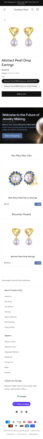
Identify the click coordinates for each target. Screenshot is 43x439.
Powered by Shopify (23, 430)
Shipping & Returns (12, 352)
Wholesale (8, 357)
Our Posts (8, 301)
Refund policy (10, 322)
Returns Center (10, 342)
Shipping (4, 73)
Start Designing (12, 136)
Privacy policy (11, 434)
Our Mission (9, 307)
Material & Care (10, 347)
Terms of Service (11, 317)
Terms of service (22, 434)
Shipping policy (33, 434)
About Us (8, 296)
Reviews (8, 372)
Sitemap (8, 312)
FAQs (6, 367)
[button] (4, 9)
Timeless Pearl (12, 430)
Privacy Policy (10, 327)
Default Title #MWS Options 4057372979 (20, 81)
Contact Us (9, 362)
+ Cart (38, 204)
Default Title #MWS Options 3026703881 (20, 86)
